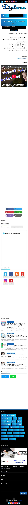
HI (14, 424)
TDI (4, 433)
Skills (17, 430)
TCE (22, 430)
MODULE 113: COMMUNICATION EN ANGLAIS (15, 355)
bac (22, 436)
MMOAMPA (6, 427)
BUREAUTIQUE (11, 415)
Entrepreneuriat (7, 424)
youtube (12, 28)
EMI (14, 421)
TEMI (10, 433)
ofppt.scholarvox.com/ (22, 58)
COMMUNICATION (7, 418)
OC (22, 427)
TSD (23, 433)
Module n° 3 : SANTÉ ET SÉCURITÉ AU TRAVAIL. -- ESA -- (16, 346)
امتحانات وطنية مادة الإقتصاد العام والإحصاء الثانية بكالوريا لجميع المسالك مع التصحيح (17, 336)
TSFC (10, 436)
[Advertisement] (14, 146)
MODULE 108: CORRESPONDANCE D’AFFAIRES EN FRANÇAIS (15, 364)
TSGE (16, 436)
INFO (20, 424)
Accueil (6, 16)
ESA (20, 421)
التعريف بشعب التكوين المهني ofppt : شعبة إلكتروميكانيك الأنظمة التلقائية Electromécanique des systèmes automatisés (16, 325)
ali (2, 468)
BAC (13, 376)
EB (15, 418)
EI (4, 421)
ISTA (8, 28)
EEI (20, 418)
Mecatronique (15, 427)
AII (4, 415)
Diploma (20, 500)
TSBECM (16, 433)
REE (11, 430)
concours (5, 439)
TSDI (5, 436)
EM (9, 421)
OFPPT (5, 376)
